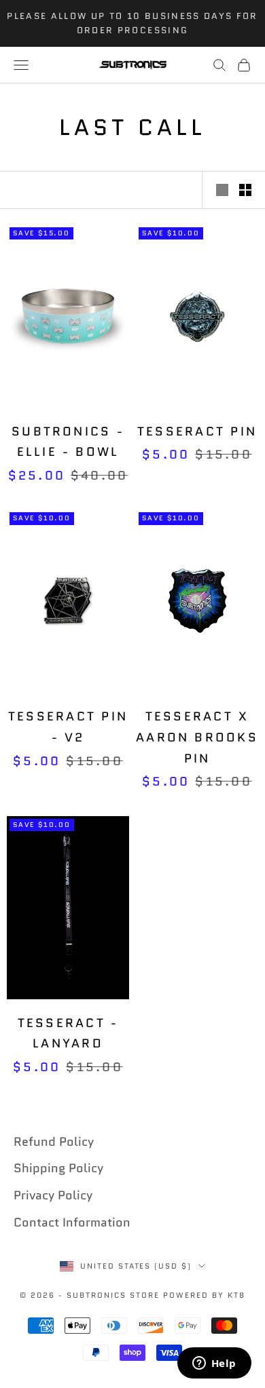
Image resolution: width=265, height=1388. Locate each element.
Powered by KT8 (204, 1295)
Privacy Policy (53, 1195)
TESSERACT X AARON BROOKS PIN (197, 737)
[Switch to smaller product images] (245, 190)
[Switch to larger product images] (222, 190)
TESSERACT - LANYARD (68, 1033)
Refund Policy (54, 1142)
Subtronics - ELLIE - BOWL (68, 442)
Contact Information (72, 1222)
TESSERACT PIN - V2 (68, 727)
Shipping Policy (58, 1168)
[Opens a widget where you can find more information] (214, 1364)
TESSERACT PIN (197, 431)
